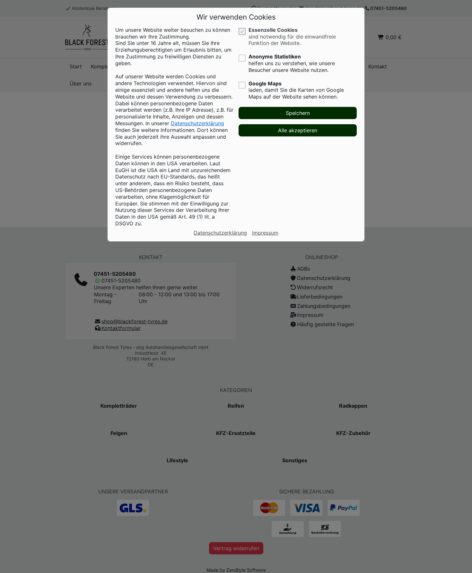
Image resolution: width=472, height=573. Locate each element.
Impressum (265, 233)
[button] (298, 113)
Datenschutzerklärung (197, 123)
